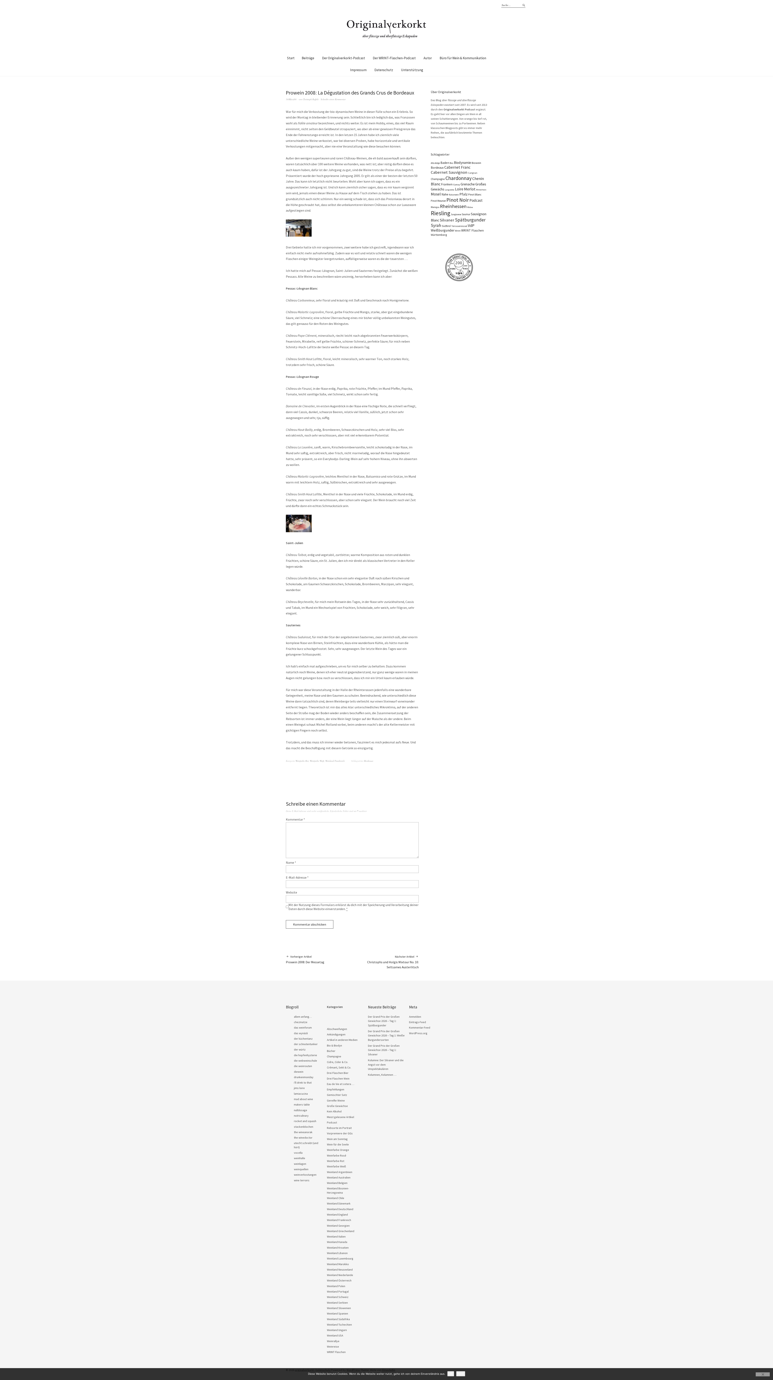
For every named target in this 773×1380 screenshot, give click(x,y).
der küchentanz (303, 1038)
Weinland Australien (338, 1177)
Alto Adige (435, 163)
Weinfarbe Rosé (336, 1155)
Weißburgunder (442, 230)
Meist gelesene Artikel (340, 1117)
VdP (471, 225)
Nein (461, 1373)
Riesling (440, 213)
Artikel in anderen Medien (342, 1040)
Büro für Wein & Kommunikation (463, 58)
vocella (298, 1153)
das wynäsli (301, 1033)
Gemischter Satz (337, 1095)
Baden (444, 163)
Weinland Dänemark (338, 1203)
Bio (451, 162)
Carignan (472, 172)
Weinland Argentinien (339, 1172)
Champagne (438, 179)
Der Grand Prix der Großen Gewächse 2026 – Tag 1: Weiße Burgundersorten (386, 1035)
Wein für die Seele (338, 1144)
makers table (302, 1104)
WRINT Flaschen (472, 230)
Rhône (470, 207)
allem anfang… (303, 1016)
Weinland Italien (336, 1236)
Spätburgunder (470, 220)
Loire (459, 189)
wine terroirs (301, 1180)
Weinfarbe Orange (338, 1150)
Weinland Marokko (338, 1264)
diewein (298, 1071)
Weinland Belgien (337, 1183)
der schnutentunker (306, 1044)
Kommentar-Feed (419, 1027)
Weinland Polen (336, 1286)
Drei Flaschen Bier (337, 1073)
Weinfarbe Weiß (317, 760)
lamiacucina (301, 1093)
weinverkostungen (305, 1174)
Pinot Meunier (438, 201)
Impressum (358, 70)
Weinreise (333, 1346)
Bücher (331, 1051)
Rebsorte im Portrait (339, 1128)
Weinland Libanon (337, 1253)
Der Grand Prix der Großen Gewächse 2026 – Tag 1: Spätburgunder (384, 1021)
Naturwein (454, 194)
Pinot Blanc (475, 194)
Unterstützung (412, 70)
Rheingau (435, 207)
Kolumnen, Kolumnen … (382, 1075)
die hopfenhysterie (305, 1055)
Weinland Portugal (338, 1291)
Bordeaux (368, 760)
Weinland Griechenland (340, 1231)
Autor (428, 58)
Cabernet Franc (457, 167)
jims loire (299, 1088)
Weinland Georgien (338, 1225)
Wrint (458, 230)
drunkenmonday (303, 1077)
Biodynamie (462, 162)
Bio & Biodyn (334, 1045)
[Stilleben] (299, 531)
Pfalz (463, 194)
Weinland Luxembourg (340, 1258)
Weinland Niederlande (340, 1275)
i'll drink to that (303, 1082)
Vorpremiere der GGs (340, 1133)
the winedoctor (303, 1137)
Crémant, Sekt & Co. (339, 1067)
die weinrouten (303, 1066)
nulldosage (300, 1110)
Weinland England (337, 1214)
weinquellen (301, 1169)
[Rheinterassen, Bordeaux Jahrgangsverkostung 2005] (299, 235)
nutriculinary (301, 1115)
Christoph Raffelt (310, 99)
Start (291, 58)
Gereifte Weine (336, 1100)
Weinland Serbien (337, 1302)
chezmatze (300, 1022)
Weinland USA (335, 1335)
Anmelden (415, 1016)
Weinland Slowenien (339, 1308)
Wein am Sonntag (337, 1139)
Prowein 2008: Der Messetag (305, 959)
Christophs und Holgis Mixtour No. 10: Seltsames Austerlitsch (393, 962)
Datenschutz (383, 70)
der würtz (300, 1049)
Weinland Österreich (339, 1280)
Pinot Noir (457, 199)
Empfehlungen (335, 1089)
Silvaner (447, 220)
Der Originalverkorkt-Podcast (343, 58)
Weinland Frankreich (335, 760)
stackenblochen (303, 1127)
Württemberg (439, 235)
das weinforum (303, 1027)
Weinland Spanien (337, 1313)
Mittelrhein (481, 189)
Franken (447, 184)
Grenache (468, 184)
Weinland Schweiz (337, 1297)
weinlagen (300, 1164)
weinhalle (299, 1158)
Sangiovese (456, 214)
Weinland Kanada (337, 1242)
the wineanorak (303, 1132)
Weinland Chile (335, 1198)
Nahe (444, 194)
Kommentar (295, 819)
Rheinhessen (453, 206)
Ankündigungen (336, 1034)
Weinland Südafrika (338, 1319)
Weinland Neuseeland (340, 1269)
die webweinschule (305, 1060)
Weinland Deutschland (340, 1209)
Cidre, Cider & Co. (337, 1062)
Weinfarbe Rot (302, 760)
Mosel (436, 193)
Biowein (476, 163)
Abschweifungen (337, 1029)
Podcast (476, 200)
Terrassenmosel (459, 226)
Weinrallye (333, 1341)
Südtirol (446, 226)
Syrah (436, 225)
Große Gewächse (337, 1106)
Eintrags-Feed (417, 1022)
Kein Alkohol (334, 1111)
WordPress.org (418, 1033)
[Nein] (762, 1374)
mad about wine (303, 1099)
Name (291, 862)
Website (291, 892)
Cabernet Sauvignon (449, 172)
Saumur (466, 214)
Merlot (469, 188)
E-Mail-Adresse (297, 877)
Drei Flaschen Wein (338, 1078)
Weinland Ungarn (337, 1330)
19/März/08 (291, 99)
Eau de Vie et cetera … (340, 1084)
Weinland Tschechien (339, 1324)
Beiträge (308, 58)
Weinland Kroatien (338, 1247)
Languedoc (449, 189)
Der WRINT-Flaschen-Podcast (394, 58)
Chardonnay (458, 178)
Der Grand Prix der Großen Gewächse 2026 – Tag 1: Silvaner (384, 1050)
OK (451, 1373)
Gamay (456, 184)
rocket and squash (305, 1121)
